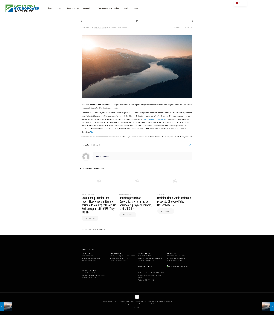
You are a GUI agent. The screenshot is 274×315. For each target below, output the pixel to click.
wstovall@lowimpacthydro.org (177, 258)
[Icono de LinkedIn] (139, 307)
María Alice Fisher (100, 27)
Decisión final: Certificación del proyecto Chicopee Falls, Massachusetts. (174, 201)
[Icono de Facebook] (135, 307)
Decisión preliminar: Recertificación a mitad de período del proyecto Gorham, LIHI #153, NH (135, 203)
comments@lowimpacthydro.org (156, 119)
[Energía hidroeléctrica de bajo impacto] (22, 8)
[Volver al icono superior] (137, 297)
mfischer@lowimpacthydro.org (120, 258)
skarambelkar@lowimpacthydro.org (150, 258)
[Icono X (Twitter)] (137, 307)
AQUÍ (92, 132)
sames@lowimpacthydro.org (91, 258)
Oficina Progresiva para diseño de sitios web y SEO (137, 304)
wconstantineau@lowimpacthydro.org (94, 275)
